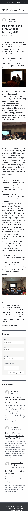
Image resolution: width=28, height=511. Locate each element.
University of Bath (14, 2)
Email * (6, 347)
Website (6, 356)
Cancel (12, 372)
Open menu (3, 2)
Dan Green (11, 19)
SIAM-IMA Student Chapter (14, 10)
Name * (6, 340)
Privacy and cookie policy (16, 508)
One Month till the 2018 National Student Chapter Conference (15, 400)
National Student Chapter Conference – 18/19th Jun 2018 (14, 435)
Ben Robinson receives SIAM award (15, 472)
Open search (25, 2)
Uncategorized (12, 36)
